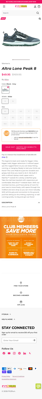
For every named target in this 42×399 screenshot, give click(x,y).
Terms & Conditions (18, 376)
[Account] (35, 6)
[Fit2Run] (21, 6)
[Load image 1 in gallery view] (21, 37)
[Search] (8, 6)
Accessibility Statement (9, 379)
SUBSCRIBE (34, 340)
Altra (6, 80)
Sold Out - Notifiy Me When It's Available (21, 148)
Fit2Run (11, 391)
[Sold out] (5, 89)
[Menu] (4, 6)
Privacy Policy (6, 376)
